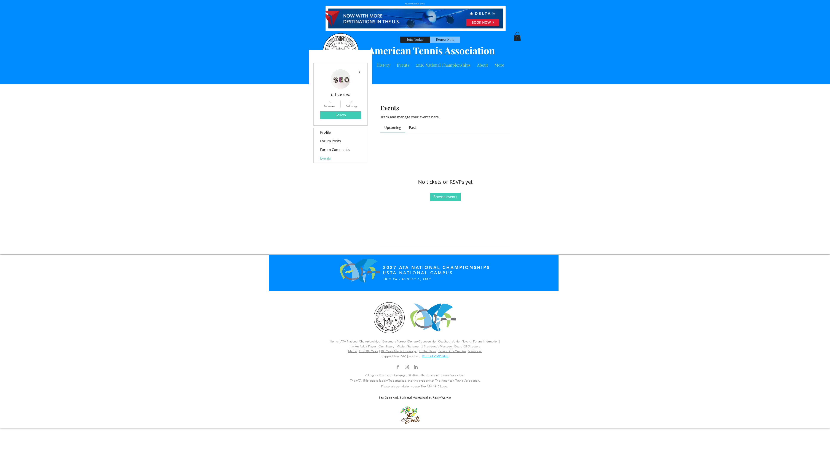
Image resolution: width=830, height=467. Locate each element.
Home (334, 341)
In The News (427, 351)
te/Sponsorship (425, 341)
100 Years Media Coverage (399, 351)
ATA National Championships (360, 341)
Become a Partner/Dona (398, 341)
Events (325, 158)
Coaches (444, 341)
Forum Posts (330, 141)
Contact (414, 356)
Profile (325, 132)
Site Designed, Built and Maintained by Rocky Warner (415, 398)
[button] (482, 65)
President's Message (438, 346)
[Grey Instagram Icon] (407, 367)
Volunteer (475, 351)
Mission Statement (408, 346)
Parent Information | (486, 341)
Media (352, 351)
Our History (386, 346)
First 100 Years (368, 351)
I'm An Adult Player (363, 346)
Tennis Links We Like (452, 351)
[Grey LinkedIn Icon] (415, 367)
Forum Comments (335, 149)
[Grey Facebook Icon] (398, 367)
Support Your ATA (394, 356)
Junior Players (461, 341)
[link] (392, 127)
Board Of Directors (467, 346)
